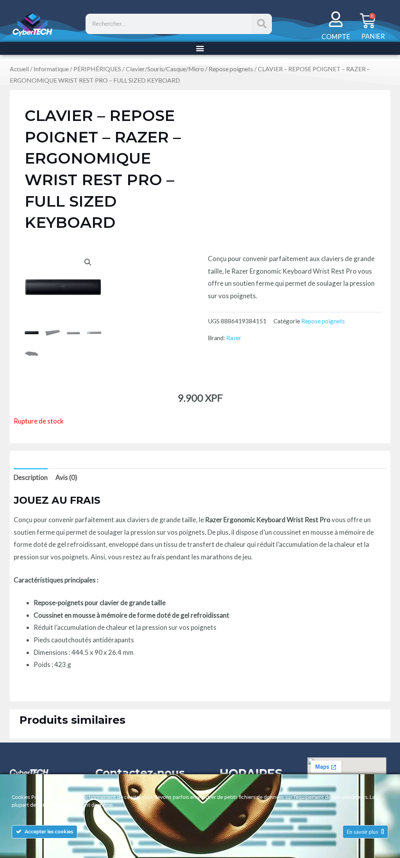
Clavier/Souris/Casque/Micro (165, 68)
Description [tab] (31, 477)
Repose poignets (231, 68)
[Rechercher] (262, 24)
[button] (200, 48)
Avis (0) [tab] (66, 477)
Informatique (51, 68)
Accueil (19, 68)
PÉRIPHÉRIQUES (97, 68)
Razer (233, 337)
